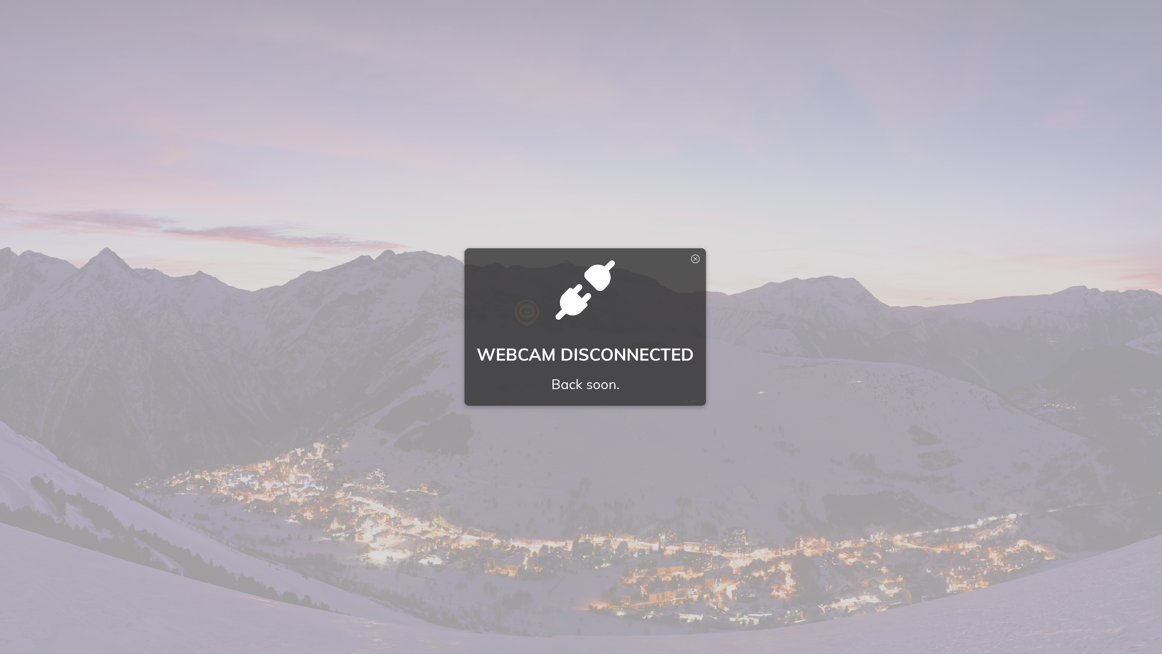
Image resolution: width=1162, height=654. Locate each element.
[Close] (695, 259)
